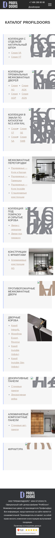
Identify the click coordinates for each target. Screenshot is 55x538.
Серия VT (16, 57)
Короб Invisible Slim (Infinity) (17, 362)
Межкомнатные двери (12, 508)
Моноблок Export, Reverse (16, 337)
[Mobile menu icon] (50, 4)
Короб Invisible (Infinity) (15, 350)
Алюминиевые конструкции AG (18, 264)
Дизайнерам (34, 7)
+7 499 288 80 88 (37, 2)
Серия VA (16, 52)
